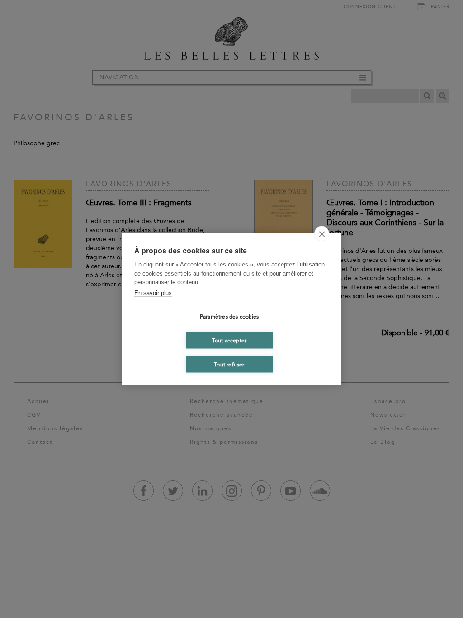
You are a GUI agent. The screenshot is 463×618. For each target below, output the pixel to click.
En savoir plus (153, 292)
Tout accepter (229, 340)
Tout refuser (229, 364)
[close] (321, 234)
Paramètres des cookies (229, 316)
